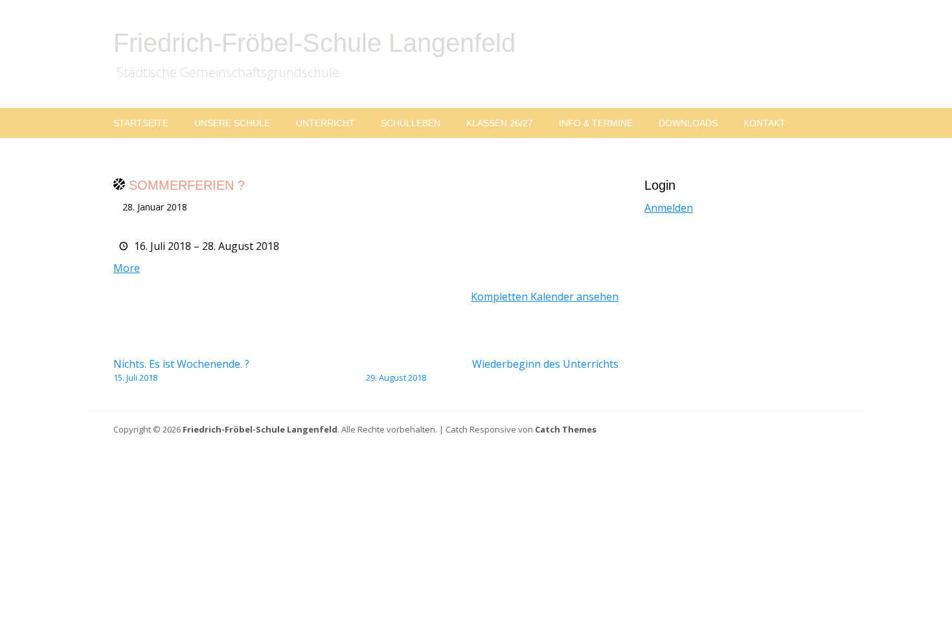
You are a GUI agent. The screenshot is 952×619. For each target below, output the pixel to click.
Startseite (140, 123)
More (126, 268)
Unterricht (325, 123)
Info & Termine (596, 123)
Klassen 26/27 (499, 123)
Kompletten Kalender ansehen (544, 296)
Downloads (688, 123)
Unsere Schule (232, 123)
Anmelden (668, 208)
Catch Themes (565, 429)
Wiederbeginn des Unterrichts (492, 370)
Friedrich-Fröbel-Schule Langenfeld (314, 42)
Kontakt (764, 123)
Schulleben (410, 123)
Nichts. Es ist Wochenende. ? (181, 370)
